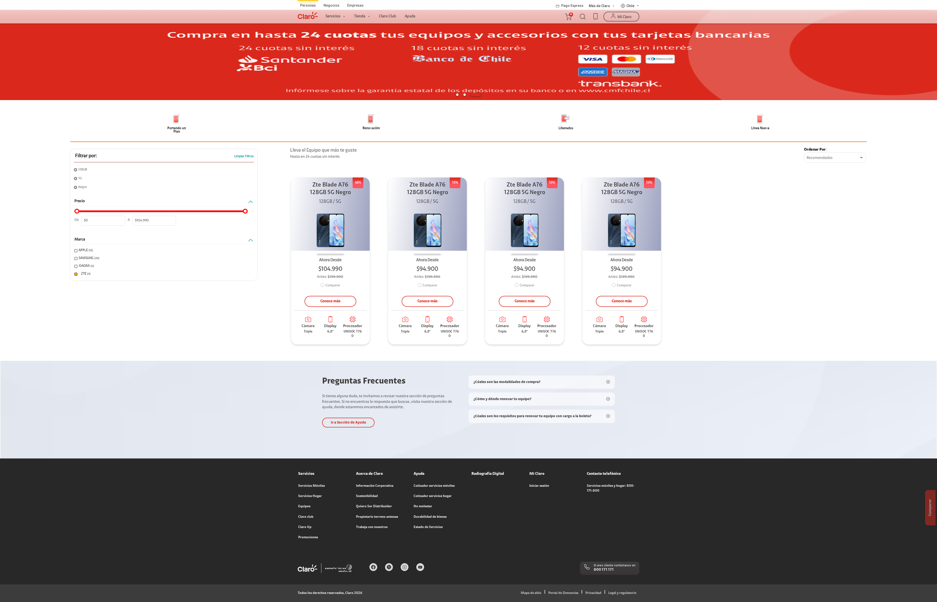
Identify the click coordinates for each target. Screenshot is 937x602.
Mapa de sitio (531, 593)
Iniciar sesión (539, 486)
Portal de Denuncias (563, 593)
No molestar (423, 506)
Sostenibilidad (367, 496)
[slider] (76, 211)
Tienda (359, 16)
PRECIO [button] (79, 201)
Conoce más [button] (330, 301)
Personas (308, 5)
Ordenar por (815, 150)
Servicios (333, 16)
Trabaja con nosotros (371, 527)
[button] (568, 16)
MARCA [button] (79, 239)
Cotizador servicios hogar (433, 496)
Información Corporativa (374, 486)
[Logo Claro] (308, 15)
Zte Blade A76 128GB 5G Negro (330, 189)
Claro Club (387, 16)
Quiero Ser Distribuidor (374, 506)
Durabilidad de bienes (430, 517)
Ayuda (410, 16)
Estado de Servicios (428, 527)
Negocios (331, 5)
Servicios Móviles (311, 486)
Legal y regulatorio (622, 593)
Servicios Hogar (310, 496)
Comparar (333, 285)
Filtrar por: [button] (86, 156)
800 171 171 (604, 570)
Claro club (305, 517)
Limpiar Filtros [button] (244, 156)
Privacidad (593, 593)
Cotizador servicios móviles (434, 486)
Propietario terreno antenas (377, 517)
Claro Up (304, 527)
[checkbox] (162, 250)
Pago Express (572, 6)
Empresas (355, 5)
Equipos (304, 506)
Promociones (308, 537)
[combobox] (835, 158)
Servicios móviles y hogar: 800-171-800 (610, 488)
